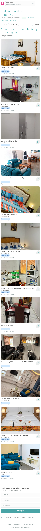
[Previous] (3, 52)
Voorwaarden (17, 524)
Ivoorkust (12, 20)
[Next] (37, 52)
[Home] (2, 517)
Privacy (8, 524)
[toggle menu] (38, 3)
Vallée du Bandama (19, 518)
